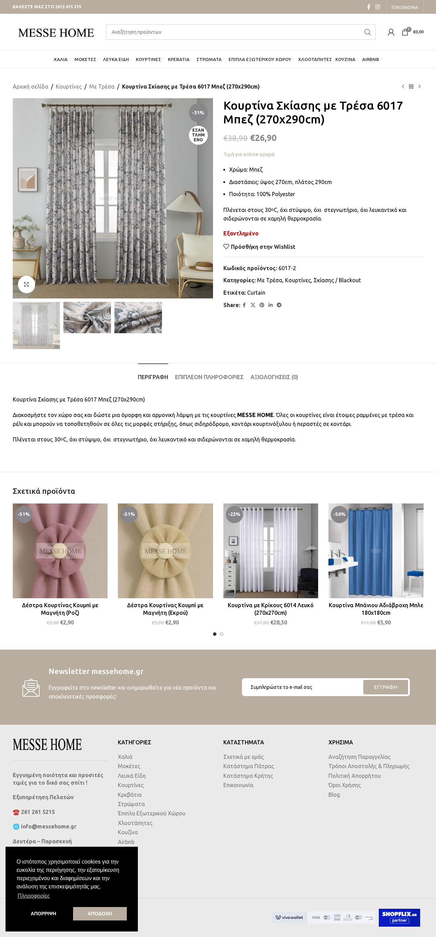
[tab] (153, 373)
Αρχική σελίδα (30, 86)
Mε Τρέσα (101, 86)
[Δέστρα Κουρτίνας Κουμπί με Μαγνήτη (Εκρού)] (165, 551)
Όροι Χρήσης (344, 785)
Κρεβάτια (130, 795)
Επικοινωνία (238, 785)
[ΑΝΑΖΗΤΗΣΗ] (368, 32)
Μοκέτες (129, 766)
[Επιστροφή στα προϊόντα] (411, 87)
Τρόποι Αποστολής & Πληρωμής (368, 766)
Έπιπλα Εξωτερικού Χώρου (151, 813)
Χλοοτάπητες (135, 823)
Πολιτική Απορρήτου (354, 776)
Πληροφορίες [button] (34, 896)
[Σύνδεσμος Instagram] (377, 7)
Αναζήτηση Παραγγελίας (359, 757)
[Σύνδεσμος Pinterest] (261, 305)
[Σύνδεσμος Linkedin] (270, 305)
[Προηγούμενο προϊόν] (403, 87)
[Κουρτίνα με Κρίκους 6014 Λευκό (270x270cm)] (270, 551)
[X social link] (253, 305)
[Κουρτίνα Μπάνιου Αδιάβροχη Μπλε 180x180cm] (376, 551)
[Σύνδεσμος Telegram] (279, 305)
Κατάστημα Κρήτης (248, 776)
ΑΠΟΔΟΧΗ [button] (100, 913)
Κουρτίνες (69, 86)
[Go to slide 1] (214, 634)
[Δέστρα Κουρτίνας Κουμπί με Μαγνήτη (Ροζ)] (60, 551)
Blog (334, 795)
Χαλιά (125, 757)
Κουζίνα (128, 832)
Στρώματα (131, 804)
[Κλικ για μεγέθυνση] (26, 284)
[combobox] (241, 32)
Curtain (256, 292)
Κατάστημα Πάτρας (248, 766)
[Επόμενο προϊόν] (419, 87)
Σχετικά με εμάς (243, 757)
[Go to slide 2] (221, 634)
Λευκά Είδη (132, 776)
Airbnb (126, 842)
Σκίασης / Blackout (337, 280)
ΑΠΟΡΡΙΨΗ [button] (43, 913)
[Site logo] (56, 31)
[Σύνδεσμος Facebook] (369, 7)
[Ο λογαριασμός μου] (391, 32)
